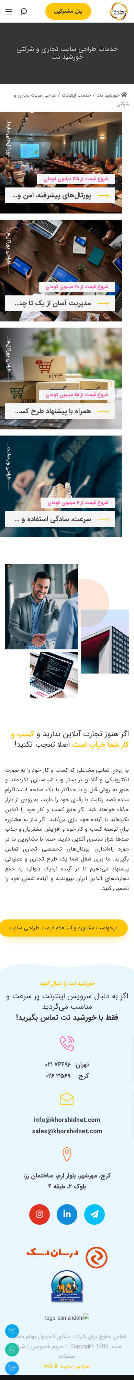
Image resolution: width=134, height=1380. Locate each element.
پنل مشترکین (68, 11)
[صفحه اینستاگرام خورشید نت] (39, 1214)
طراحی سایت (74, 1366)
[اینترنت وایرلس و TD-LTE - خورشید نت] (119, 11)
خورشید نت (109, 95)
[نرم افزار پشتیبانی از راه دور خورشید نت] (67, 1257)
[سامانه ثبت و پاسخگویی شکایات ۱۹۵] (67, 1286)
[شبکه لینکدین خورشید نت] (67, 1214)
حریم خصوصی (47, 1346)
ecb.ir (51, 1366)
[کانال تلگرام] (94, 1214)
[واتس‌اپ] (12, 1349)
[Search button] (23, 11)
